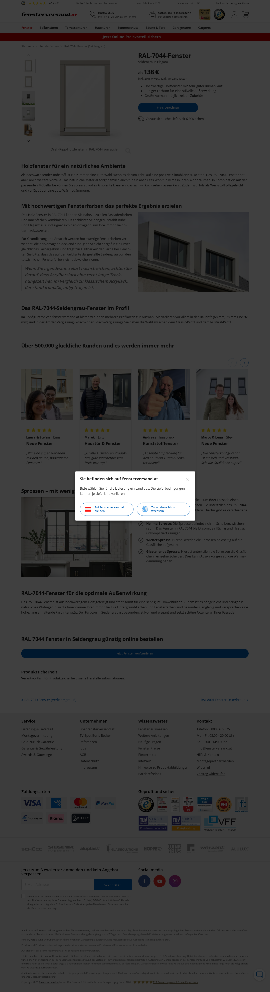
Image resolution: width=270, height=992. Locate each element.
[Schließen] (187, 479)
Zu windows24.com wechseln (164, 509)
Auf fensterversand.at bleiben (109, 509)
